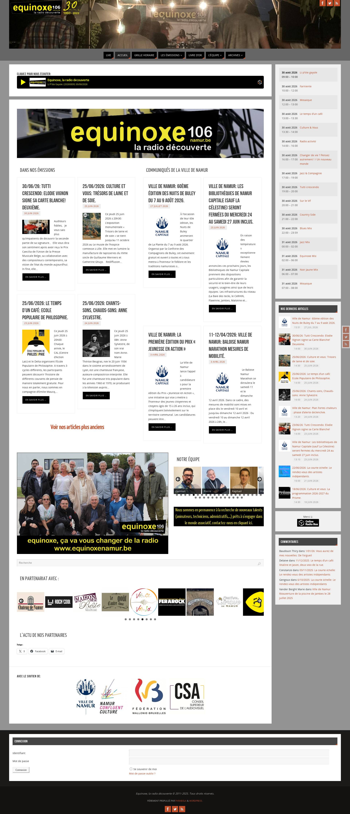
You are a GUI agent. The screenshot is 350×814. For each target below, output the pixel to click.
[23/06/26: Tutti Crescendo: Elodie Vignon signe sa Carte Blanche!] (284, 433)
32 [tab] (238, 498)
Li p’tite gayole (308, 72)
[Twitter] (346, 337)
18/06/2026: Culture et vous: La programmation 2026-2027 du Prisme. (311, 493)
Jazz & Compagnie (311, 173)
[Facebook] (346, 330)
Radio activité (308, 141)
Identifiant (19, 753)
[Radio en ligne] (260, 83)
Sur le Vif (305, 200)
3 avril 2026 (157, 354)
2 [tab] (181, 495)
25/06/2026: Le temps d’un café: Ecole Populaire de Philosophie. (45, 310)
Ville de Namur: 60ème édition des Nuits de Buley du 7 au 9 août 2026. (171, 193)
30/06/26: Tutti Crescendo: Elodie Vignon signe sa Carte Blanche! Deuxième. (312, 340)
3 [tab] (185, 495)
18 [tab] (248, 495)
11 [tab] (219, 495)
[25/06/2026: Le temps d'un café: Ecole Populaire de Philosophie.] (284, 382)
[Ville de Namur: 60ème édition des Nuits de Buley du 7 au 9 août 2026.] (284, 327)
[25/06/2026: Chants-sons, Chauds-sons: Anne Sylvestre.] (284, 399)
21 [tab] (261, 495)
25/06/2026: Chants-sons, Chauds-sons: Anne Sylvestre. (105, 310)
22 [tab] (196, 498)
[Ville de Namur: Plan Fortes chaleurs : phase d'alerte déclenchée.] (284, 416)
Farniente (306, 86)
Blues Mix (306, 228)
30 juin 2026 (31, 213)
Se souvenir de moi (145, 769)
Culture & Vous (309, 127)
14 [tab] (231, 495)
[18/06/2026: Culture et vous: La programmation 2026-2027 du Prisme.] (284, 497)
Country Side (308, 214)
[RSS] (346, 344)
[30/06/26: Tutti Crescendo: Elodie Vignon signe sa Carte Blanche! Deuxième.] (284, 344)
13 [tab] (227, 495)
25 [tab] (208, 498)
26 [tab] (212, 498)
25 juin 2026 (92, 206)
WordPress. (196, 800)
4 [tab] (189, 495)
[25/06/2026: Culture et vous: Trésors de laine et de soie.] (284, 365)
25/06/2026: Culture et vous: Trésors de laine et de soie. (105, 193)
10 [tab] (215, 495)
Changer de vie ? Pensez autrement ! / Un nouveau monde (315, 159)
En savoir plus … (36, 277)
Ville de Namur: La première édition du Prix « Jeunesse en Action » (171, 342)
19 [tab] (252, 495)
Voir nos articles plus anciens (77, 427)
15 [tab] (236, 495)
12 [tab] (223, 495)
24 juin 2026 (92, 323)
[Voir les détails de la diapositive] (34, 602)
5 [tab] (194, 495)
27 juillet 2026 (159, 206)
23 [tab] (200, 498)
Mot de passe (21, 761)
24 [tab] (204, 498)
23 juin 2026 (218, 227)
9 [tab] (210, 495)
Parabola (180, 800)
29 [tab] (225, 498)
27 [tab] (217, 498)
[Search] (259, 564)
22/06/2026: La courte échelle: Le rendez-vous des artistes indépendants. (312, 472)
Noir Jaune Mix (309, 269)
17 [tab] (244, 495)
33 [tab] (242, 498)
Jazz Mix (305, 242)
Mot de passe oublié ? (142, 773)
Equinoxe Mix (308, 256)
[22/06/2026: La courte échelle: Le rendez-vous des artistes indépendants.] (284, 476)
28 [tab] (221, 498)
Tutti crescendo (309, 187)
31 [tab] (233, 498)
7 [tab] (202, 495)
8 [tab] (206, 495)
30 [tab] (229, 498)
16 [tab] (240, 495)
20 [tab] (257, 495)
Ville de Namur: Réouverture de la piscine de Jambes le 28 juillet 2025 (305, 593)
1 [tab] (177, 495)
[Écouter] (23, 82)
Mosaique (306, 100)
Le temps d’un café (311, 114)
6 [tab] (198, 495)
